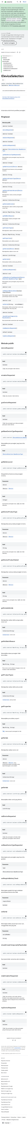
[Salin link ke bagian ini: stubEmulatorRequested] (19, 976)
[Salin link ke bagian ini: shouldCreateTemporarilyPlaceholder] (2, 947)
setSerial (5, 304)
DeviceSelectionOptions (8, 98)
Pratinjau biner (4, 1068)
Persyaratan (4, 1063)
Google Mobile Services (6, 1107)
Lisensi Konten (17, 1047)
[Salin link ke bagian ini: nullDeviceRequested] (17, 816)
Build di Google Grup (6, 1091)
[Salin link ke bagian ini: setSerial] (8, 912)
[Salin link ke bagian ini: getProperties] (12, 706)
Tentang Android (5, 1117)
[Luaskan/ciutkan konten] (12, 56)
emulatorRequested (8, 137)
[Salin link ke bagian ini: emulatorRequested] (16, 375)
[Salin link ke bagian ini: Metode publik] (15, 343)
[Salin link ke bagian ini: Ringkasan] (11, 117)
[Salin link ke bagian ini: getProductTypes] (14, 675)
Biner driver (4, 1072)
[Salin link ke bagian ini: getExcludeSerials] (14, 608)
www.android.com (5, 1104)
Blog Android (4, 1084)
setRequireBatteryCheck (10, 291)
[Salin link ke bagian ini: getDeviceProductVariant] (20, 560)
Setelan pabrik (4, 1070)
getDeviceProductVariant (10, 190)
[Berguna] (17, 52)
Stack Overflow (5, 1109)
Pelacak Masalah (5, 1111)
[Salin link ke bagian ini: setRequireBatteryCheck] (19, 878)
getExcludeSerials (8, 204)
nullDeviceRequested (9, 269)
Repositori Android (5, 1060)
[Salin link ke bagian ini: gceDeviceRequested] (17, 403)
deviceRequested (7, 130)
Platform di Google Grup (7, 1088)
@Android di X (4, 1079)
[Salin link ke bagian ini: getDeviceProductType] (18, 512)
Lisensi (23, 1117)
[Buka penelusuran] (17, 2)
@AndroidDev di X (5, 1081)
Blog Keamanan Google (6, 1086)
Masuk (24, 1)
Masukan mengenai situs (13, 1119)
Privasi (3, 1119)
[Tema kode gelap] (26, 352)
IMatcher (11, 85)
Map (4, 731)
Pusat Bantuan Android (6, 1099)
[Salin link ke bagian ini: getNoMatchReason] (16, 641)
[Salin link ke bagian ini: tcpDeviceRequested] (17, 1008)
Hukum (19, 1117)
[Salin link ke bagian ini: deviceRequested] (14, 348)
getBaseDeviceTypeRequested (11, 154)
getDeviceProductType (9, 178)
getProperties (7, 238)
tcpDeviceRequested (8, 336)
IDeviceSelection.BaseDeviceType (13, 278)
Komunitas (13, 1117)
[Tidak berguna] (20, 52)
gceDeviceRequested (8, 145)
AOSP (2, 49)
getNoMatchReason (8, 216)
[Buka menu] (2, 2)
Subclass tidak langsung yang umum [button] (11, 97)
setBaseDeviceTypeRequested (11, 277)
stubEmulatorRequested (9, 328)
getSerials (6, 248)
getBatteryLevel (7, 166)
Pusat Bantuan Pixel (5, 1102)
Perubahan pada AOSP (18, 26)
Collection (6, 634)
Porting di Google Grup (6, 1093)
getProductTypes (7, 228)
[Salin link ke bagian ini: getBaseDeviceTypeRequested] (24, 431)
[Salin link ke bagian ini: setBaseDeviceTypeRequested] (23, 845)
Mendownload (4, 1065)
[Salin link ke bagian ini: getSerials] (9, 738)
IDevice (16, 85)
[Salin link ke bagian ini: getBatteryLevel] (13, 462)
